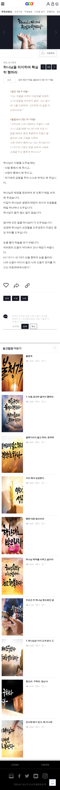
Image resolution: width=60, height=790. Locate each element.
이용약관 (45, 764)
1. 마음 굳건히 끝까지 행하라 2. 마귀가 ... (40, 397)
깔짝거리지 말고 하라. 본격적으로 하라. (40, 437)
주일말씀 (28, 11)
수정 (16, 298)
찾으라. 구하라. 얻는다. (37, 681)
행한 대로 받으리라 (35, 518)
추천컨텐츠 (6, 11)
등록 (25, 326)
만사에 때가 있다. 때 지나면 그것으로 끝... (39, 722)
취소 (34, 326)
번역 (7, 298)
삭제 (24, 298)
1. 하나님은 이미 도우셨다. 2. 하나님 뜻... (40, 641)
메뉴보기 (2, 4)
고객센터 (15, 764)
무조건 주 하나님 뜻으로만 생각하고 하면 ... (40, 600)
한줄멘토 (51, 11)
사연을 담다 (39, 11)
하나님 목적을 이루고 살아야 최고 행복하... (39, 559)
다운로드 (51, 53)
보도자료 (18, 11)
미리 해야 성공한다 (35, 477)
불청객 (29, 356)
